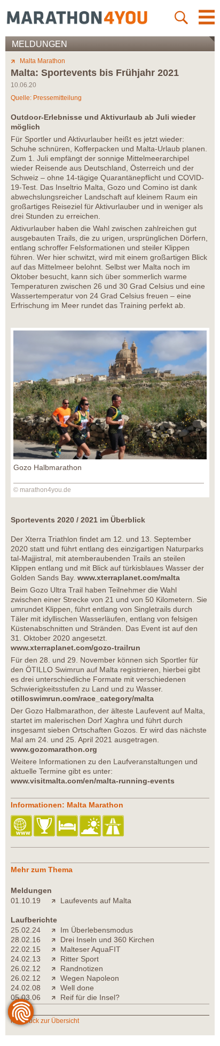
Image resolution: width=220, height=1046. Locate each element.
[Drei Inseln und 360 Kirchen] (55, 939)
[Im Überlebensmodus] (55, 930)
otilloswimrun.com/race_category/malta (82, 698)
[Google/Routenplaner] (114, 826)
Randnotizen (81, 968)
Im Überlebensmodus (96, 930)
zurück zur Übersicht (49, 1021)
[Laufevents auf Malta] (55, 900)
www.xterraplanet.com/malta (128, 577)
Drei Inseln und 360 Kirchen (107, 939)
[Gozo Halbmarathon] (110, 456)
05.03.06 (26, 997)
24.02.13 (26, 959)
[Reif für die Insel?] (55, 997)
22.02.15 (26, 949)
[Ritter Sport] (55, 959)
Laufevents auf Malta (95, 900)
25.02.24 (26, 930)
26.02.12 (26, 968)
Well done (77, 987)
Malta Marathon (42, 61)
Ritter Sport (79, 959)
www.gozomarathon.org (54, 749)
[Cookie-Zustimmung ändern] (21, 1012)
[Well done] (55, 987)
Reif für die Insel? (90, 997)
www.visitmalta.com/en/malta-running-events (93, 780)
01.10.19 (26, 900)
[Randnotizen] (55, 968)
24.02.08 (26, 987)
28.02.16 (26, 939)
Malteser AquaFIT (90, 949)
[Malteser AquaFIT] (55, 949)
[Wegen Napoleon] (55, 978)
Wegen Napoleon (89, 978)
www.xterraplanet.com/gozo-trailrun (75, 647)
